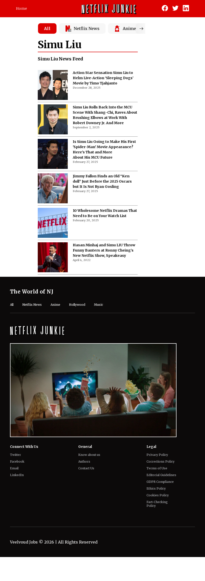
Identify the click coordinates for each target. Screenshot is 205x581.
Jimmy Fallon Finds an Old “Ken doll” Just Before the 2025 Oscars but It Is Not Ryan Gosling (102, 181)
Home (21, 8)
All (47, 28)
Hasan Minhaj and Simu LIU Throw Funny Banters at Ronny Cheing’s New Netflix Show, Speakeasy (104, 250)
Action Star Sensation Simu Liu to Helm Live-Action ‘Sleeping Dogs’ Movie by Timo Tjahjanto (103, 77)
